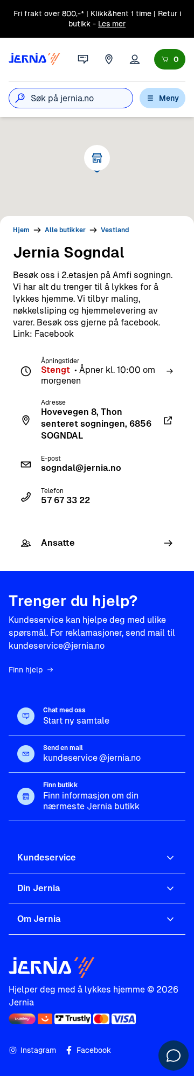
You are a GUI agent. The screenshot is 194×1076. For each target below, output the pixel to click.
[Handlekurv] (169, 59)
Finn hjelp (26, 669)
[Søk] (20, 98)
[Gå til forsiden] (34, 59)
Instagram (38, 1050)
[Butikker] (109, 59)
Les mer (112, 23)
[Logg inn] (135, 59)
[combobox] (82, 98)
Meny (169, 98)
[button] (97, 158)
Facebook (94, 1050)
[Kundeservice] (83, 59)
